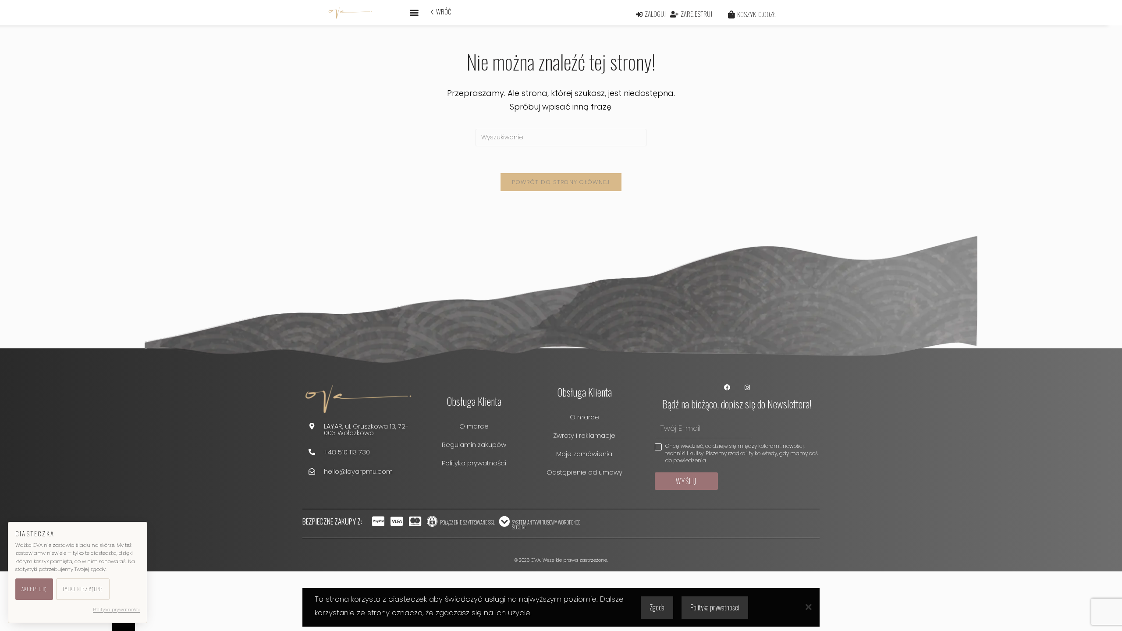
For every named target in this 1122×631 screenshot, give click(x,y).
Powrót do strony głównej (561, 182)
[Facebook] (727, 387)
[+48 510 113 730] (312, 452)
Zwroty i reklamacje (584, 435)
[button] (414, 12)
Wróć (443, 11)
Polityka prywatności (474, 463)
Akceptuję (34, 588)
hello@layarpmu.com (358, 471)
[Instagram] (747, 387)
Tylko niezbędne (82, 588)
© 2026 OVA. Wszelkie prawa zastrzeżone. (561, 560)
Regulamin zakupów (474, 444)
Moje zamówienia (584, 453)
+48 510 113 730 (347, 452)
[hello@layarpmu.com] (312, 471)
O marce (474, 426)
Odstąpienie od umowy (584, 472)
